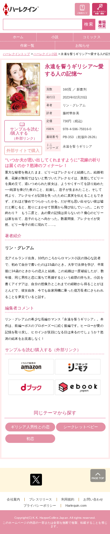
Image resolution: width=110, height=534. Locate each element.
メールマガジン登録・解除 (99, 9)
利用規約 (68, 499)
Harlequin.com (76, 505)
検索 (89, 24)
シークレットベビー (80, 427)
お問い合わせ (93, 499)
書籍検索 (102, 24)
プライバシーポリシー (39, 505)
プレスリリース (40, 499)
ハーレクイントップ (16, 54)
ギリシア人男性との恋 (30, 427)
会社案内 (13, 499)
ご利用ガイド (82, 9)
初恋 (30, 438)
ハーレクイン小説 (45, 54)
